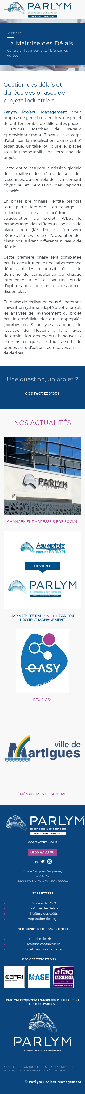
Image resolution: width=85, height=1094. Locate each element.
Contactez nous (42, 393)
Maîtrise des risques (44, 938)
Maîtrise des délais (44, 908)
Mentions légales (59, 1067)
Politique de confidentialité (27, 1070)
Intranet (62, 1070)
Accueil (10, 1067)
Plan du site (30, 1067)
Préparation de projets (44, 919)
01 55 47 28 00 (42, 852)
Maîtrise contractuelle (44, 944)
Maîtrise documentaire (44, 949)
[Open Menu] (6, 9)
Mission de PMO (44, 903)
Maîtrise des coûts (44, 913)
